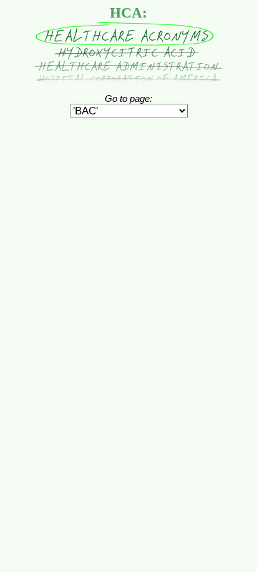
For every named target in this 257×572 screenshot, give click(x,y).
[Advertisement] (128, 147)
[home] (128, 80)
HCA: (128, 13)
